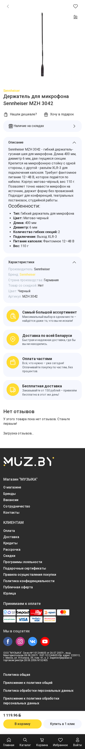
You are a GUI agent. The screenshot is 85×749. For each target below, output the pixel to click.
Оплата (9, 531)
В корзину (22, 724)
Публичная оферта (18, 587)
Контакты (11, 512)
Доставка (11, 537)
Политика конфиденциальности (28, 581)
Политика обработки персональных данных (38, 691)
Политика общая (16, 675)
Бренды (9, 494)
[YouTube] (45, 641)
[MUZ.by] (28, 464)
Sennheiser (11, 91)
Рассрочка (11, 550)
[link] (7, 6)
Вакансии (10, 500)
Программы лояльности (22, 562)
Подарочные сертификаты (24, 568)
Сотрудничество (16, 506)
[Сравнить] (75, 17)
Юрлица (9, 593)
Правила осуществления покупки (29, 575)
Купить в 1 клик (62, 724)
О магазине (12, 487)
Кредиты (10, 543)
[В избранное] (75, 6)
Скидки (9, 556)
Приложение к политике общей (27, 683)
